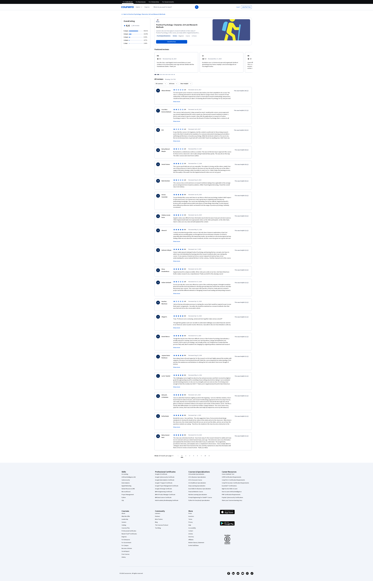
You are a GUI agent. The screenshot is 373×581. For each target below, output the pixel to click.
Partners (157, 516)
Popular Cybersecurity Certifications (232, 497)
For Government (126, 543)
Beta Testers (159, 519)
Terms (190, 519)
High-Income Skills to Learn (229, 489)
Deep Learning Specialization (196, 486)
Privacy (190, 522)
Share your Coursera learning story (232, 500)
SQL (123, 500)
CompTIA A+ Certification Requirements (233, 480)
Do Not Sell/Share (193, 546)
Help (189, 525)
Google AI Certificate (161, 474)
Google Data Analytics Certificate (164, 480)
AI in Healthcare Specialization (197, 483)
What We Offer (126, 516)
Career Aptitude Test (228, 474)
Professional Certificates (129, 531)
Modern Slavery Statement (196, 543)
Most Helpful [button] (184, 84)
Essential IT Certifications (229, 486)
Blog (156, 522)
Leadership (125, 519)
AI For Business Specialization (197, 477)
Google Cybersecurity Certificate (164, 477)
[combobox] (171, 7)
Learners (157, 513)
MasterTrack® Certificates (129, 534)
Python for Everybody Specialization (199, 500)
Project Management (128, 495)
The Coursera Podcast (161, 525)
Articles (190, 534)
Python (124, 497)
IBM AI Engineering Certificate (163, 492)
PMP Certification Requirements (231, 495)
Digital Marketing (126, 486)
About (123, 513)
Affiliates (190, 540)
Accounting (125, 474)
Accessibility (192, 528)
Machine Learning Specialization (197, 495)
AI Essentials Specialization (196, 474)
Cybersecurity (126, 480)
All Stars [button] (171, 84)
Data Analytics (126, 483)
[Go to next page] (209, 455)
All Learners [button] (159, 84)
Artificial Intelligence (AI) (129, 477)
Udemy (124, 557)
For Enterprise (126, 540)
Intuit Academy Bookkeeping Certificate (166, 500)
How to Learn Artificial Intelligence (232, 492)
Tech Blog (158, 528)
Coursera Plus (126, 528)
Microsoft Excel (126, 492)
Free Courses (125, 554)
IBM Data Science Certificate (163, 497)
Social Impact (125, 551)
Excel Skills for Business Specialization (199, 489)
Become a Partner (127, 548)
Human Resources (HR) (128, 489)
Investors (191, 516)
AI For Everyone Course (195, 480)
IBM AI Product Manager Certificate (165, 495)
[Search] (196, 7)
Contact (190, 531)
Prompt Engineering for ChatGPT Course (200, 497)
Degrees (124, 537)
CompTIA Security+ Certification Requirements (235, 483)
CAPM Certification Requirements (231, 477)
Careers (124, 522)
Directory (191, 537)
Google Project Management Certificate (166, 486)
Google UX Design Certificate (163, 489)
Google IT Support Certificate (163, 483)
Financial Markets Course (195, 492)
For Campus (125, 546)
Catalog (124, 525)
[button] (147, 7)
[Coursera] (127, 7)
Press (190, 513)
